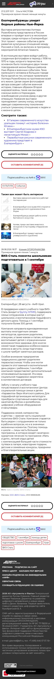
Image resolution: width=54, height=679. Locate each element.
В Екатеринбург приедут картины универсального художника (27, 234)
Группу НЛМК (27, 312)
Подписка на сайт (26, 567)
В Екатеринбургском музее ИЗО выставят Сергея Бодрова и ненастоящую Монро (24, 132)
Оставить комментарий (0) (27, 165)
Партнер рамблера (26, 665)
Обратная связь (11, 581)
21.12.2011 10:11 (7, 11)
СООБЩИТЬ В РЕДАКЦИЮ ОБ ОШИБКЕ (23, 585)
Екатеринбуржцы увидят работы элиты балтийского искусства (30, 217)
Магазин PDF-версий (31, 571)
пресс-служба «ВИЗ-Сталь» (15, 299)
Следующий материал (26, 671)
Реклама (7, 567)
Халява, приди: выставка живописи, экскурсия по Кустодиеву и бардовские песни (30, 226)
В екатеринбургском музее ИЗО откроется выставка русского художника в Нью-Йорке (31, 209)
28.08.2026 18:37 (9, 249)
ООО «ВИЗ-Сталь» (17, 495)
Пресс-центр (9, 571)
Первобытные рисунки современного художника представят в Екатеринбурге (28, 140)
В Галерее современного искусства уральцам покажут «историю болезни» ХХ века (26, 123)
